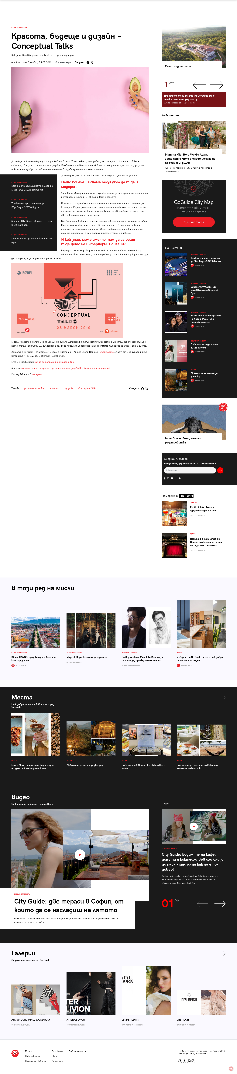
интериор (54, 388)
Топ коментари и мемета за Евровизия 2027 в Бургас (27, 204)
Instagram (37, 374)
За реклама (57, 1051)
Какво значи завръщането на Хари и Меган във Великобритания (32, 186)
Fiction (191, 1054)
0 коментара (63, 62)
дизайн (69, 388)
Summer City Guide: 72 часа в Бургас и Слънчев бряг (32, 221)
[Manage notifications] (231, 1068)
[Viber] (92, 62)
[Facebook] (88, 62)
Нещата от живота (19, 27)
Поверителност (77, 1051)
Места (28, 1051)
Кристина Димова (33, 388)
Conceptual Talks (87, 388)
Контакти (57, 1061)
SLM (208, 1054)
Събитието (107, 352)
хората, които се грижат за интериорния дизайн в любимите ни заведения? (66, 368)
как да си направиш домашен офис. (54, 362)
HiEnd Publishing (214, 1051)
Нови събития (32, 1056)
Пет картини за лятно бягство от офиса (31, 239)
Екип (54, 1056)
